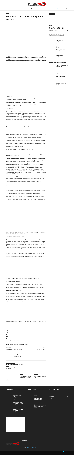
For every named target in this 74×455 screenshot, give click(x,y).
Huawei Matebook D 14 (60, 55)
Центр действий (21, 344)
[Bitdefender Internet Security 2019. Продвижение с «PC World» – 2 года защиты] (52, 39)
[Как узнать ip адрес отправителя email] (30, 400)
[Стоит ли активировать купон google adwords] (52, 67)
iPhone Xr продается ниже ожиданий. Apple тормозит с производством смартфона (61, 45)
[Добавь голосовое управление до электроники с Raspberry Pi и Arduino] (30, 405)
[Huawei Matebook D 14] (52, 57)
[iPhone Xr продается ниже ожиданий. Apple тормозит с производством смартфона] (52, 45)
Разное (53, 8)
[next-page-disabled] (8, 379)
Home (7, 12)
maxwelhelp (9, 21)
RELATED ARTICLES (10, 364)
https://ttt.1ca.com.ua (17, 356)
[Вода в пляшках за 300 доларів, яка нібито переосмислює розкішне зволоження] (9, 408)
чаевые (26, 344)
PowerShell (11, 344)
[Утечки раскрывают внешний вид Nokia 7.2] (40, 371)
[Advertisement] (15, 424)
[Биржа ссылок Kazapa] (52, 78)
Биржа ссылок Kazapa (60, 76)
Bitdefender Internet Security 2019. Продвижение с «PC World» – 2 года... (61, 39)
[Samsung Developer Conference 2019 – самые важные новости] (26, 371)
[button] (66, 9)
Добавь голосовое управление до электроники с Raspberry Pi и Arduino (40, 405)
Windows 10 (16, 344)
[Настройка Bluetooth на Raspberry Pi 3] (30, 394)
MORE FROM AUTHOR (19, 364)
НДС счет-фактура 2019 (41, 349)
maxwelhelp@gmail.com (31, 447)
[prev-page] (7, 379)
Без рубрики (36, 374)
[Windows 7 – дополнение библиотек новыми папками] (58, 21)
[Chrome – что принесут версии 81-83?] (52, 51)
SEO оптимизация (45, 8)
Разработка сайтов (17, 8)
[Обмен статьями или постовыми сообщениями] (52, 83)
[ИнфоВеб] (37, 4)
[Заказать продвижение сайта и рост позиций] (52, 72)
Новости (9, 8)
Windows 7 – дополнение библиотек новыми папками (57, 28)
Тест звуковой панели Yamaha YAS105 (14, 349)
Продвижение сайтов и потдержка (31, 8)
